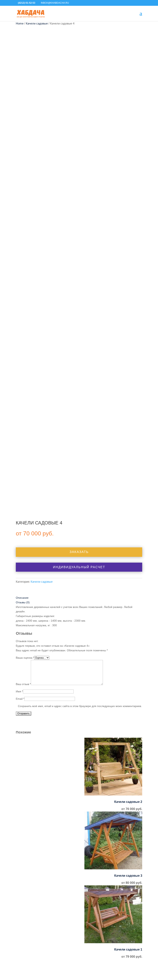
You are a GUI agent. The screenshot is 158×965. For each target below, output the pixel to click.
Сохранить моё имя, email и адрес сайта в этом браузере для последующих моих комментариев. (80, 706)
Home (20, 23)
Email (20, 698)
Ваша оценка (25, 657)
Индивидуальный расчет (79, 567)
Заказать (79, 552)
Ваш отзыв (23, 684)
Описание (22, 597)
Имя (19, 691)
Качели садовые (37, 23)
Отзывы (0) (23, 602)
